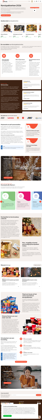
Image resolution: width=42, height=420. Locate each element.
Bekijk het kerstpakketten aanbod (21, 361)
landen (4, 237)
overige (4, 332)
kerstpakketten (8, 11)
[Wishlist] (38, 1)
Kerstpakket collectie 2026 (6, 15)
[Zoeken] (29, 1)
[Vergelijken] (37, 1)
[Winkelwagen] (40, 1)
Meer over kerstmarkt (7, 177)
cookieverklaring (27, 411)
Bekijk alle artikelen (37, 265)
